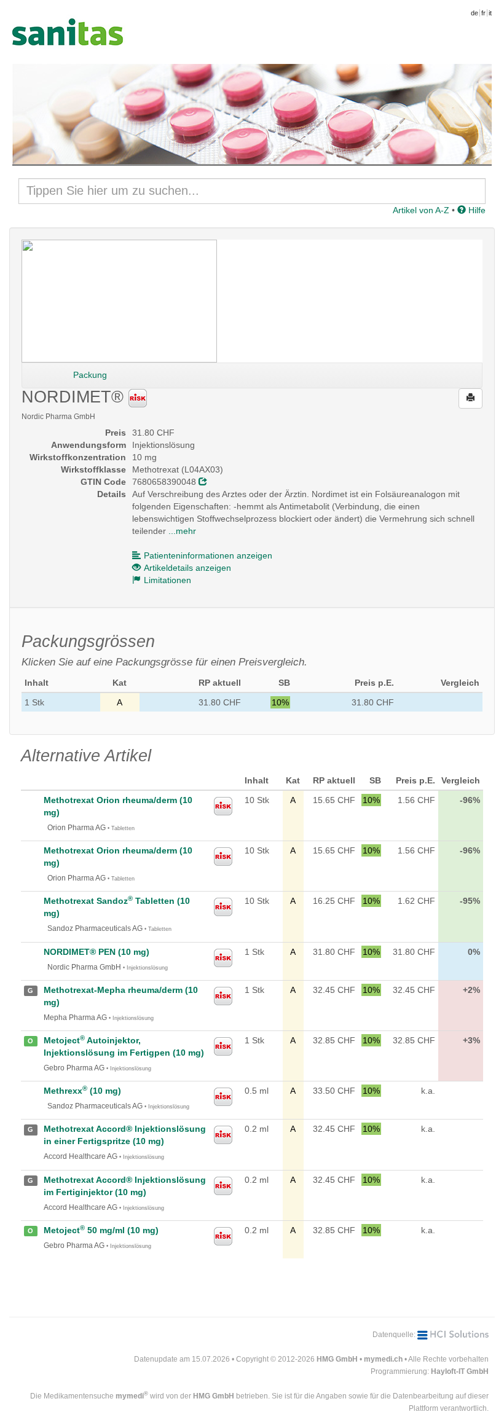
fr (483, 13)
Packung (90, 375)
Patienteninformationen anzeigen (208, 555)
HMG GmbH (337, 1359)
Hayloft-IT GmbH (460, 1371)
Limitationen (167, 580)
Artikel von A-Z (421, 210)
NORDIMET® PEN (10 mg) (96, 952)
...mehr (182, 531)
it (490, 13)
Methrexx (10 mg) (82, 1091)
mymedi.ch (383, 1359)
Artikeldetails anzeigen (187, 568)
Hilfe (476, 210)
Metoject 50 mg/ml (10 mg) (101, 1230)
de (474, 13)
